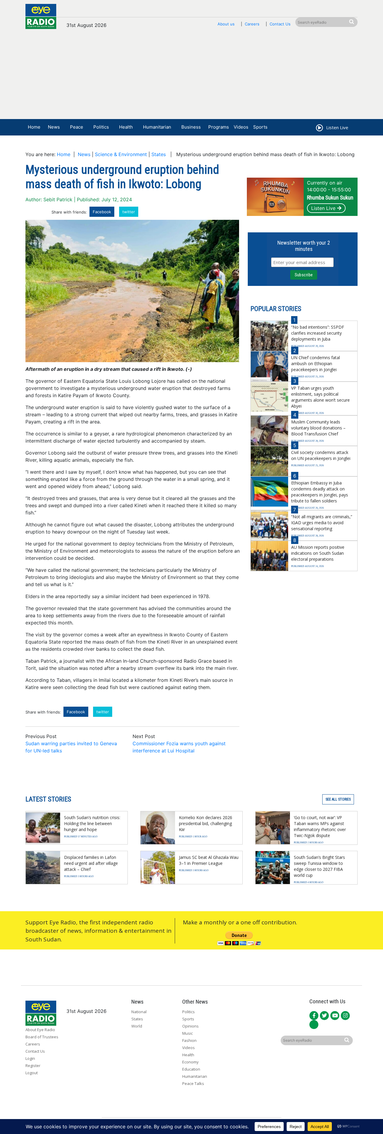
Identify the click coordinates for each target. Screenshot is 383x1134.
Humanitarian (157, 127)
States (158, 154)
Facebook (102, 211)
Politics (101, 127)
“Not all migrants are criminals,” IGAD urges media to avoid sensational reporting (321, 522)
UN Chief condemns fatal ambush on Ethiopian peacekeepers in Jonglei (315, 363)
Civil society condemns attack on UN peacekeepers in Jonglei (320, 455)
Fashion (189, 1040)
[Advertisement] (191, 77)
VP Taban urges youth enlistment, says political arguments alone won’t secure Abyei (320, 397)
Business (191, 127)
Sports (260, 127)
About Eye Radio (40, 1029)
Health (126, 127)
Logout (31, 1072)
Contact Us (280, 24)
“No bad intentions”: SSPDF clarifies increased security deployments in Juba (317, 333)
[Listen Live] (319, 129)
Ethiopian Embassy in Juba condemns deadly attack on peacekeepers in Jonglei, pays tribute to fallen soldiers (319, 492)
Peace (76, 127)
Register (32, 1065)
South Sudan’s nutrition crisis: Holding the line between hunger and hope (92, 823)
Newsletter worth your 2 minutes (303, 246)
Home (34, 127)
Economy (190, 1062)
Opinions (190, 1026)
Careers (252, 24)
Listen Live (323, 208)
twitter (128, 211)
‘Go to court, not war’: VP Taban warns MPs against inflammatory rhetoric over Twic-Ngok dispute (320, 826)
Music (187, 1033)
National (139, 1011)
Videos (241, 127)
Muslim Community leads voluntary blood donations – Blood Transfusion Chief (318, 428)
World (136, 1026)
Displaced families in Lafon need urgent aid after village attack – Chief (91, 863)
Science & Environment (121, 154)
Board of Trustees (41, 1037)
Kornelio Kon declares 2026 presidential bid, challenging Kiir (205, 823)
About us (226, 24)
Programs (218, 127)
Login (30, 1058)
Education (191, 1069)
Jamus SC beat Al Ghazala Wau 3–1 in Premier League (208, 860)
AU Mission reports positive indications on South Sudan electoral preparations (317, 553)
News (54, 127)
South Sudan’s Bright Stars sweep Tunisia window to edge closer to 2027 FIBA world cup (319, 866)
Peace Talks (193, 1083)
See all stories (338, 799)
